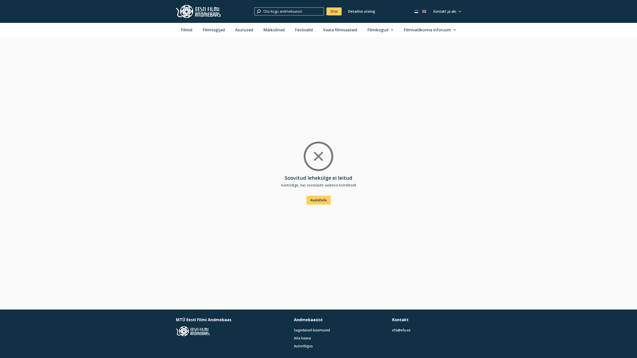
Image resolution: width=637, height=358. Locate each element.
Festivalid (304, 30)
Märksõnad (274, 30)
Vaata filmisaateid (340, 30)
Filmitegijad (214, 30)
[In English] (424, 11)
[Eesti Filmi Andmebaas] (198, 11)
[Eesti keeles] (416, 11)
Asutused (244, 30)
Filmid (186, 30)
